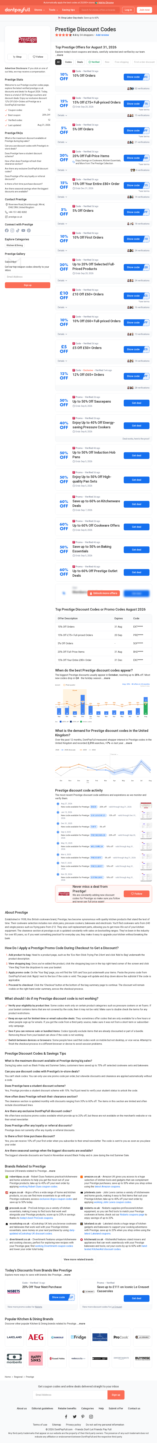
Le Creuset (117, 1307)
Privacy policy (73, 1424)
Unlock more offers (105, 593)
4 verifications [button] (142, 170)
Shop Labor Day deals (72, 18)
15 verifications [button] (142, 115)
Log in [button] (128, 9)
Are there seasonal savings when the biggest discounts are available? (26, 190)
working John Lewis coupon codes (112, 1202)
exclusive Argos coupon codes (56, 1199)
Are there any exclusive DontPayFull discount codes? (26, 170)
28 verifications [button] (142, 388)
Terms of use (40, 1424)
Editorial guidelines (42, 1408)
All (59, 63)
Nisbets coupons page (132, 1214)
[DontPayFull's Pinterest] (83, 1416)
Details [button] (61, 115)
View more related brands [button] (78, 1259)
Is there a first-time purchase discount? (24, 184)
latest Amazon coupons (107, 1186)
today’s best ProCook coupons (36, 1218)
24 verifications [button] (142, 250)
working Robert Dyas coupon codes (38, 1186)
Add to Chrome (106, 2)
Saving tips (68, 9)
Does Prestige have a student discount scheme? (23, 155)
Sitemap (56, 1424)
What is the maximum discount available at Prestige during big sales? (25, 139)
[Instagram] (12, 230)
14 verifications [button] (142, 197)
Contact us (134, 1408)
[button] (56, 34)
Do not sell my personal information (105, 1424)
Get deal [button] (136, 403)
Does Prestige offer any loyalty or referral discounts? (25, 177)
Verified (94, 63)
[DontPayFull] (17, 10)
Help (101, 1408)
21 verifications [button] (142, 142)
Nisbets (38, 1307)
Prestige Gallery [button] (15, 253)
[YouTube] (23, 230)
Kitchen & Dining (15, 245)
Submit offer (116, 1408)
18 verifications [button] (142, 224)
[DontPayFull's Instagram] (91, 1416)
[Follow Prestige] (136, 893)
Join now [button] (144, 9)
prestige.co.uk (15, 217)
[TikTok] (18, 230)
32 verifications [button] (142, 88)
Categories (87, 1408)
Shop (18, 57)
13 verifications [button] (142, 334)
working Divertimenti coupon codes (54, 1246)
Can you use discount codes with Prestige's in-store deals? (27, 147)
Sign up (27, 285)
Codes (69, 63)
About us (22, 1408)
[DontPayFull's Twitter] (74, 1416)
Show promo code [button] (133, 77)
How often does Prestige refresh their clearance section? (23, 162)
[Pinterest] (29, 230)
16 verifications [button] (142, 307)
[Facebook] (7, 230)
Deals (80, 63)
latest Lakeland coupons (97, 1233)
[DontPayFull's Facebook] (66, 1416)
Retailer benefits (67, 1408)
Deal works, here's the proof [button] (136, 438)
